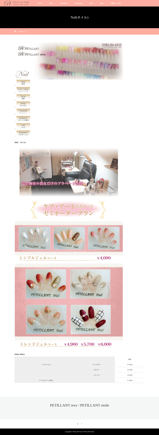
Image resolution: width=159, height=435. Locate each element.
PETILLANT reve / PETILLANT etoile (79, 405)
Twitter (77, 423)
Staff (91, 3)
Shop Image (78, 3)
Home (40, 3)
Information (63, 3)
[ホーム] (15, 29)
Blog (101, 3)
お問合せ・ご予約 (116, 3)
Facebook (81, 423)
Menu (51, 3)
